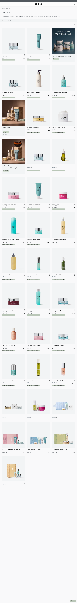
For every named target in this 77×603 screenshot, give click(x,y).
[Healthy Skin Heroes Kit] (13, 403)
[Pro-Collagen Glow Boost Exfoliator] (38, 191)
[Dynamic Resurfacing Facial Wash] (38, 79)
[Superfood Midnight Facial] (63, 191)
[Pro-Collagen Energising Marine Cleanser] (13, 226)
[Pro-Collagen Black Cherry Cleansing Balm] (13, 297)
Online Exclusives (11, 20)
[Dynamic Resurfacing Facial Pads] (63, 114)
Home (3, 8)
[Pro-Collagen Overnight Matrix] (63, 297)
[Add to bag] (24, 55)
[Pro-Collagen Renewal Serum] (38, 261)
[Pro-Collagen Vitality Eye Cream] (38, 226)
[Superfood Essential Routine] (38, 403)
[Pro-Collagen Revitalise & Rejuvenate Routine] (13, 469)
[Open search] (67, 4)
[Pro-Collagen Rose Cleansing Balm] (13, 191)
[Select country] (69, 4)
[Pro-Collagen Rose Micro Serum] (63, 367)
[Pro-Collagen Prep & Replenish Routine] (63, 436)
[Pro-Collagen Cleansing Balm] (38, 114)
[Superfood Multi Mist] (38, 367)
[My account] (72, 4)
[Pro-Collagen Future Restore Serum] (63, 79)
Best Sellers (7, 8)
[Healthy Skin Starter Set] (63, 403)
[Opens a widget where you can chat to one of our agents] (73, 601)
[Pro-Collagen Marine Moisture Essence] (38, 297)
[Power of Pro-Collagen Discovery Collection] (13, 436)
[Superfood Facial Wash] (63, 261)
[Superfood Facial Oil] (63, 152)
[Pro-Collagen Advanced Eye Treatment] (13, 367)
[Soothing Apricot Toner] (13, 261)
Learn (6, 4)
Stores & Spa (11, 4)
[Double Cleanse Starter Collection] (38, 436)
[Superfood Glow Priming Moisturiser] (13, 332)
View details (5, 134)
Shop (3, 4)
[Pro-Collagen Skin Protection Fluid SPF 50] (38, 42)
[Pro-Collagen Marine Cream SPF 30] (13, 42)
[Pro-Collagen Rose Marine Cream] (38, 332)
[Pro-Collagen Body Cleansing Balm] (63, 226)
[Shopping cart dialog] (74, 4)
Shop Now (53, 0)
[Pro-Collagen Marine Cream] (38, 152)
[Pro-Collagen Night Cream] (13, 79)
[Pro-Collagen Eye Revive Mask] (63, 332)
